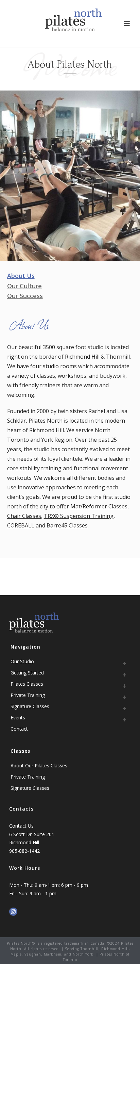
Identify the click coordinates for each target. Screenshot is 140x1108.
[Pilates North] (73, 20)
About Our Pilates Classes (39, 765)
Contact (19, 729)
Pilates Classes (27, 684)
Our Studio (22, 661)
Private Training (28, 695)
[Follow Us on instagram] (13, 912)
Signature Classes (30, 706)
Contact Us (21, 825)
